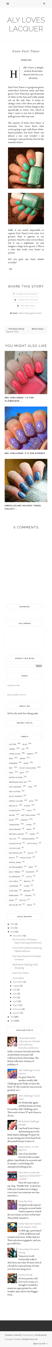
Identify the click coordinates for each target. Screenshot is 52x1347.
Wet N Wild (32, 844)
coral (29, 825)
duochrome (15, 829)
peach (12, 858)
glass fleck (14, 811)
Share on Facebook (26, 294)
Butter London (16, 834)
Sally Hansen (15, 796)
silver (12, 815)
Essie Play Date (25, 1201)
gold (29, 811)
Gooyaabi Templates (13, 1339)
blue (25, 744)
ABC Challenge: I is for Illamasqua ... (19, 399)
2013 (12, 932)
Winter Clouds (25, 1275)
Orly (11, 773)
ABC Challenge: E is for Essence (25, 453)
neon (28, 829)
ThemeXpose (27, 1335)
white (32, 834)
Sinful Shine (15, 863)
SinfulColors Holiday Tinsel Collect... (23, 507)
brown (27, 881)
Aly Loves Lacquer (26, 24)
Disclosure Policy (16, 695)
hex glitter (14, 792)
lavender (13, 886)
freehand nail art (18, 782)
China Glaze (14, 754)
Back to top (39, 1344)
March (16, 1005)
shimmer (13, 763)
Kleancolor (15, 844)
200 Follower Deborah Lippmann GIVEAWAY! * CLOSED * (30, 1175)
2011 (12, 1021)
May (15, 997)
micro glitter (15, 777)
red (11, 768)
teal (30, 787)
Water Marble (16, 867)
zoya (31, 801)
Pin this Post (28, 306)
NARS (11, 900)
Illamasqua (15, 877)
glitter (12, 744)
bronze (26, 891)
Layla (29, 877)
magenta (30, 872)
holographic (15, 787)
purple (30, 754)
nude (29, 905)
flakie (27, 806)
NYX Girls (13, 881)
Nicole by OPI (15, 905)
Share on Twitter (28, 300)
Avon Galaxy (18, 978)
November (18, 982)
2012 (12, 1017)
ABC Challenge (28, 815)
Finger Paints (28, 839)
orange (24, 820)
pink (11, 759)
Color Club (14, 848)
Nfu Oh (22, 900)
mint (39, 313)
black (31, 853)
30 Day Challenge (27, 768)
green (33, 313)
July (15, 990)
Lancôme (13, 891)
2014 (13, 928)
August (16, 986)
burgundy (14, 896)
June (15, 993)
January (16, 1013)
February (17, 1009)
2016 (13, 924)
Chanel (28, 896)
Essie (27, 313)
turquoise (14, 825)
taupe (26, 886)
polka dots (25, 858)
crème (21, 313)
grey (30, 867)
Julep (11, 820)
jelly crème (14, 872)
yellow (12, 839)
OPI (23, 749)
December (18, 936)
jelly (22, 773)
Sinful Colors (16, 801)
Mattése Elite (15, 853)
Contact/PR (13, 685)
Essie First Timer (21, 973)
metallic (13, 806)
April (15, 1001)
